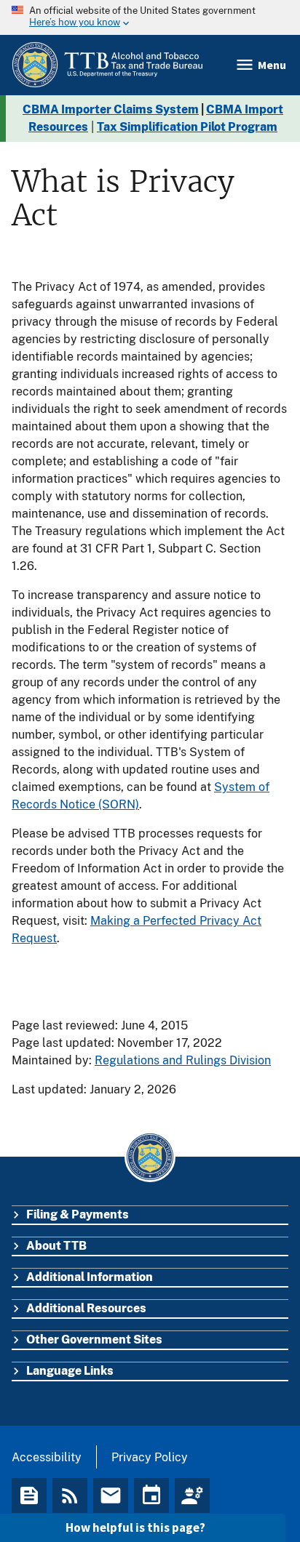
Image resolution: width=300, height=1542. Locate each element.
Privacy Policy (149, 1457)
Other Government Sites (94, 1339)
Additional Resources (86, 1308)
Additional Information (89, 1277)
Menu (272, 64)
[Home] (107, 65)
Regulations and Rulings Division (183, 1060)
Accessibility (47, 1457)
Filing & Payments (77, 1214)
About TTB (56, 1246)
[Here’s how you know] (150, 17)
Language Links (70, 1371)
